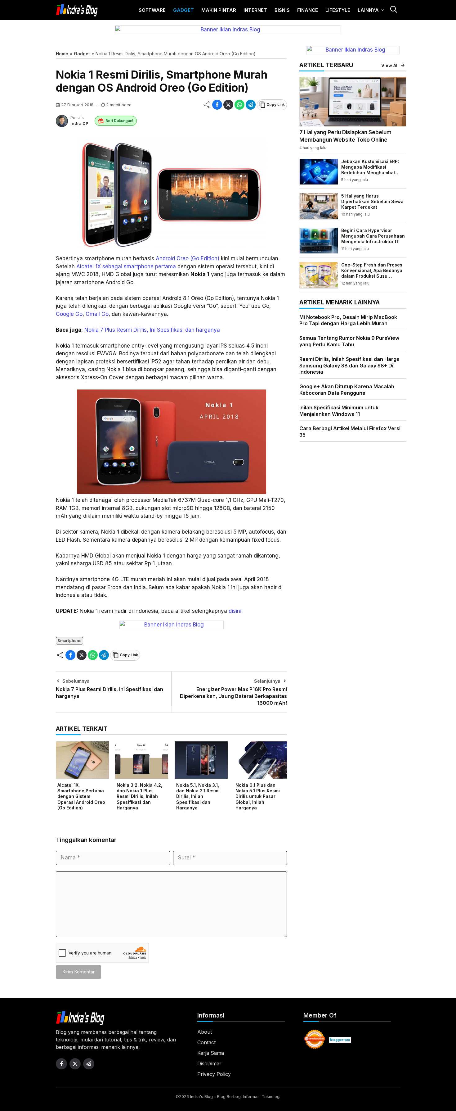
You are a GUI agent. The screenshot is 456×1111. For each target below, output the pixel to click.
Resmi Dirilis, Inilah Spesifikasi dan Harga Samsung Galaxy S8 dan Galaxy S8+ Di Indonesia (349, 365)
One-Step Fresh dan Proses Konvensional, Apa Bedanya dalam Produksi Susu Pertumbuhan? (371, 273)
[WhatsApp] (239, 105)
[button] (393, 10)
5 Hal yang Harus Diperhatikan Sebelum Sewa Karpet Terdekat (372, 201)
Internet (255, 10)
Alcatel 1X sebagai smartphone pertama (126, 266)
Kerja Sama (210, 1053)
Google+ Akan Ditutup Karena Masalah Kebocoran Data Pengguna (346, 389)
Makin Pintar (218, 10)
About (204, 1032)
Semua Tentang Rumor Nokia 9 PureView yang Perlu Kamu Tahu (349, 341)
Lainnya (368, 10)
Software (152, 10)
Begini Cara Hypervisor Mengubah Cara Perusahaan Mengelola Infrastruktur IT (373, 235)
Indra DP (79, 123)
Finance (307, 10)
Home (62, 53)
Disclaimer (209, 1063)
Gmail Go (97, 314)
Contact (206, 1042)
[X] (228, 105)
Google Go (69, 314)
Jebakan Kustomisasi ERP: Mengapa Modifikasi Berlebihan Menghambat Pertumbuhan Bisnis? (370, 169)
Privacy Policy (214, 1074)
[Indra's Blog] (77, 10)
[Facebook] (217, 105)
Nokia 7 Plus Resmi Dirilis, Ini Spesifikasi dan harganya (152, 330)
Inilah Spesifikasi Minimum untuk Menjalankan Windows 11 (338, 410)
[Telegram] (251, 105)
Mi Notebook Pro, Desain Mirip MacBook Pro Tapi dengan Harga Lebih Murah (348, 320)
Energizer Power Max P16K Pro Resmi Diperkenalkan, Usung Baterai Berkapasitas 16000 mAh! (233, 696)
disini (235, 611)
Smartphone (69, 640)
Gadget (183, 10)
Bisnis (282, 10)
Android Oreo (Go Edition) (187, 258)
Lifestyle (337, 10)
